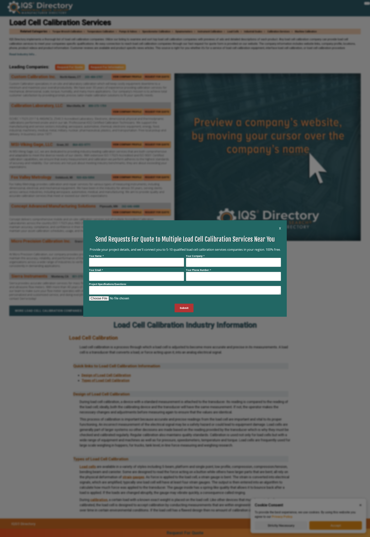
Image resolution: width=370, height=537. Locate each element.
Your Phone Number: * (198, 270)
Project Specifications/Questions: (108, 284)
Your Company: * (195, 256)
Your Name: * (96, 256)
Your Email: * (96, 270)
